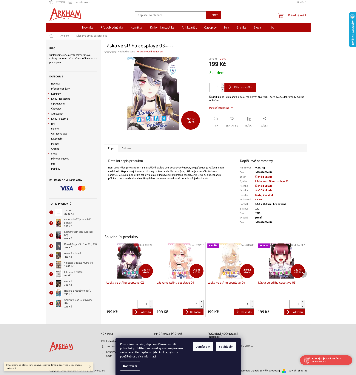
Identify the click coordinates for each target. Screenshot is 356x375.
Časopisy (56, 109)
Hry (53, 124)
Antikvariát (57, 114)
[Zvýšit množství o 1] (222, 85)
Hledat (213, 15)
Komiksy (56, 94)
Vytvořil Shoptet (298, 371)
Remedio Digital (249, 371)
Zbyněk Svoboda (269, 371)
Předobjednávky (60, 89)
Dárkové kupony (60, 159)
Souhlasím (226, 347)
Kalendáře (57, 139)
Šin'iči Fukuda (263, 177)
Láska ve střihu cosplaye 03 (272, 181)
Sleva (54, 154)
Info (53, 164)
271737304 (112, 347)
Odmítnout (202, 347)
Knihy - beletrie (59, 119)
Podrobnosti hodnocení (150, 52)
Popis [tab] (111, 148)
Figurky (55, 129)
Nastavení (130, 366)
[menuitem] (87, 27)
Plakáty (55, 144)
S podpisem (58, 104)
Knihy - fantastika (60, 99)
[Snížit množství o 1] (222, 89)
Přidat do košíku (242, 87)
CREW (258, 199)
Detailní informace (219, 108)
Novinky (55, 84)
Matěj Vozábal (264, 195)
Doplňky (55, 169)
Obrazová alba (59, 134)
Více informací (147, 356)
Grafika (55, 149)
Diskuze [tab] (126, 148)
